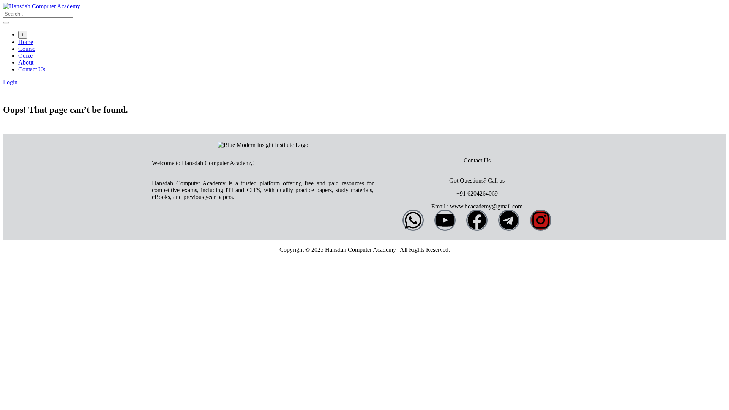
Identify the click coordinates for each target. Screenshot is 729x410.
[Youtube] (445, 220)
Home (25, 42)
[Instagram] (540, 220)
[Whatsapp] (413, 220)
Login (10, 82)
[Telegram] (508, 220)
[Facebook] (477, 220)
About (25, 62)
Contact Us (31, 69)
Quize (25, 55)
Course (26, 49)
